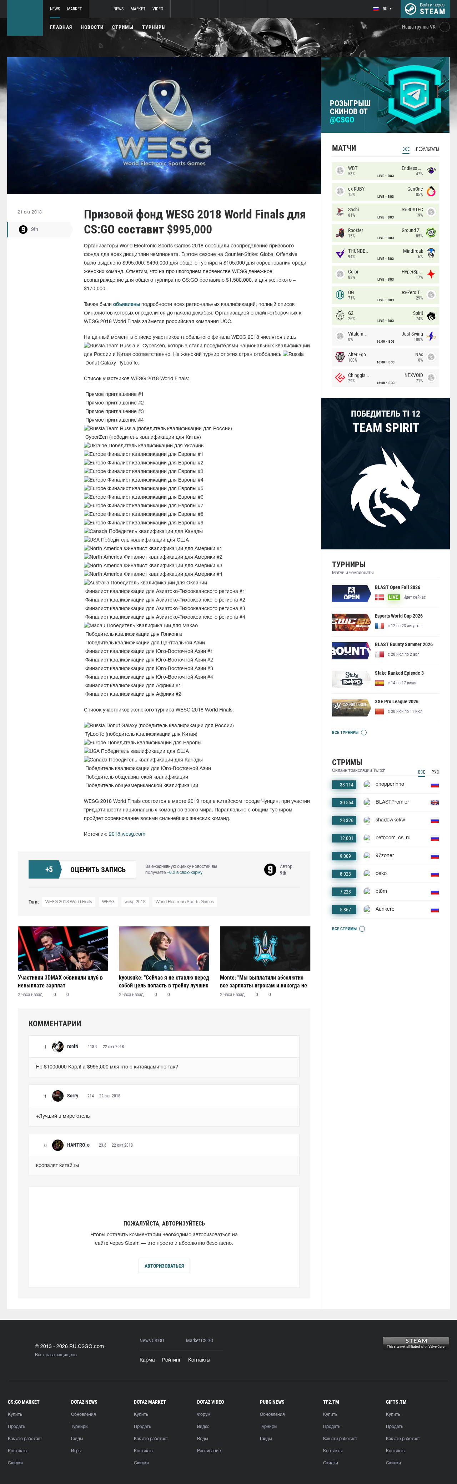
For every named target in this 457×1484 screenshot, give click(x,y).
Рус (435, 772)
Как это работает (25, 1439)
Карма (147, 1360)
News (55, 8)
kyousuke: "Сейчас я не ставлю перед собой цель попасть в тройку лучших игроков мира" (164, 981)
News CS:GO (152, 1340)
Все (406, 149)
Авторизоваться (164, 1266)
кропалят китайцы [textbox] (57, 1165)
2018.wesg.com (127, 834)
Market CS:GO (199, 1340)
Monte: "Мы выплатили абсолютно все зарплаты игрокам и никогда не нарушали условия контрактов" (263, 981)
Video (157, 8)
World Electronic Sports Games (185, 902)
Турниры (154, 27)
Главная (61, 27)
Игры (76, 1451)
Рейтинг (171, 1360)
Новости (92, 27)
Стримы (123, 27)
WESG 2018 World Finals (68, 902)
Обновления (83, 1415)
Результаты (427, 149)
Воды (202, 1439)
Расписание (209, 1451)
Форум (203, 1415)
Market (74, 8)
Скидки (15, 1463)
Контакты (199, 1360)
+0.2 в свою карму (184, 873)
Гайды (77, 1439)
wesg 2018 (135, 902)
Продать (16, 1427)
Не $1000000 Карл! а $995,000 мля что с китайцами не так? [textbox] (107, 1067)
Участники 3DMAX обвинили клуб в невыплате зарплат (60, 981)
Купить (15, 1415)
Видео (203, 1427)
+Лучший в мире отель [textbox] (63, 1116)
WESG (108, 902)
